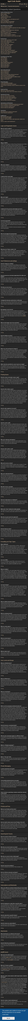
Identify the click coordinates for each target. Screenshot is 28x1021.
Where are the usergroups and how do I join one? (10, 74)
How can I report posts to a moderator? (8, 50)
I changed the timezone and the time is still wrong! (10, 30)
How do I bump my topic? (5, 53)
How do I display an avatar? (6, 33)
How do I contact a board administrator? (8, 121)
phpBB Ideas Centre (6, 969)
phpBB (23, 315)
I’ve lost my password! (5, 20)
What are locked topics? (5, 65)
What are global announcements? (7, 62)
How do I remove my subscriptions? (7, 107)
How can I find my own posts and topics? (8, 100)
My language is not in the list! (6, 31)
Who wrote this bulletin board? (6, 116)
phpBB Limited (9, 957)
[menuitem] (3, 4)
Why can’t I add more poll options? (7, 44)
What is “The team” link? (5, 79)
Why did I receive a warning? (6, 49)
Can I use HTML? (4, 58)
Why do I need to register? (5, 13)
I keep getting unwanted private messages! (8, 84)
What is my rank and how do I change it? (8, 34)
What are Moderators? (5, 72)
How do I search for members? (6, 99)
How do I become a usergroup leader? (8, 75)
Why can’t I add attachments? (6, 47)
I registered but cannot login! (6, 16)
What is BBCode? (4, 57)
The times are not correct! (5, 28)
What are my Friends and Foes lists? (7, 90)
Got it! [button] (8, 1018)
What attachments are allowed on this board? (9, 111)
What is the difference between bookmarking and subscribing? (12, 104)
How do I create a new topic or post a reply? (9, 39)
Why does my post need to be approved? (8, 52)
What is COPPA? (4, 14)
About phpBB (10, 960)
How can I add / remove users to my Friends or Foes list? (11, 91)
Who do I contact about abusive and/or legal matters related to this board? (13, 120)
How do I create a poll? (5, 43)
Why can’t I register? (4, 15)
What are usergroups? (5, 73)
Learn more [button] (5, 1014)
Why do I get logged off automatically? (7, 21)
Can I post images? (4, 61)
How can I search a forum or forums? (7, 95)
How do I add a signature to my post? (7, 42)
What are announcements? (6, 63)
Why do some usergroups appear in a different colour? (10, 76)
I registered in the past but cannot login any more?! (10, 19)
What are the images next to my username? (9, 32)
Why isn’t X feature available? (6, 117)
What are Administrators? (5, 70)
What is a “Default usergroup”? (6, 77)
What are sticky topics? (5, 64)
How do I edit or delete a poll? (6, 45)
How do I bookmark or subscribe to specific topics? (10, 105)
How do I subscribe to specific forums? (8, 106)
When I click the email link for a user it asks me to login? (11, 35)
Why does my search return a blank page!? (8, 97)
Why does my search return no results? (8, 96)
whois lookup (4, 982)
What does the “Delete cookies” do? (7, 22)
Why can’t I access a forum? (6, 46)
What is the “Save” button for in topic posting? (9, 51)
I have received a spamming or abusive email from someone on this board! (13, 86)
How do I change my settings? (6, 26)
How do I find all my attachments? (7, 112)
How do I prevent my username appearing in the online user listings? (13, 27)
